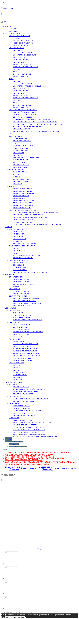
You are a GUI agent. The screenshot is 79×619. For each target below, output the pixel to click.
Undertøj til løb (21, 60)
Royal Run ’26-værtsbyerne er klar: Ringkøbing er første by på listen (39, 461)
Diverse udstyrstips (23, 40)
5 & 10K (16, 143)
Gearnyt (17, 38)
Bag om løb (14, 322)
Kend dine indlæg (21, 129)
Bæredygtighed (20, 45)
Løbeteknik (18, 153)
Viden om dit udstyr (23, 43)
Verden (16, 370)
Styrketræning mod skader (26, 255)
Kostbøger (14, 289)
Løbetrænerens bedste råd (22, 210)
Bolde (16, 248)
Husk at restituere (22, 222)
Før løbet (14, 384)
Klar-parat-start (13, 382)
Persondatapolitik (70, 468)
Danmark (17, 365)
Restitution (19, 162)
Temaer (12, 186)
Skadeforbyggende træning (23, 246)
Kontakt (57, 468)
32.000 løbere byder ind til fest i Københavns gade (29, 457)
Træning (9, 134)
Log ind (15, 444)
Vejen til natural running (26, 353)
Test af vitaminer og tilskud (27, 303)
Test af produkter (18, 296)
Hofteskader (19, 239)
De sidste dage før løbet (25, 391)
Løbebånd (17, 155)
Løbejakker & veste (22, 52)
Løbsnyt (13, 28)
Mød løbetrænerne (22, 315)
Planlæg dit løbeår (23, 420)
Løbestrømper (20, 62)
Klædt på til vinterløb (24, 112)
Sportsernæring (17, 277)
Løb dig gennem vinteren (25, 425)
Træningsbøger (21, 167)
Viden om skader (21, 262)
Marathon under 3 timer (25, 351)
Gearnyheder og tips (19, 36)
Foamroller (19, 250)
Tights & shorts (21, 57)
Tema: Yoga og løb (22, 208)
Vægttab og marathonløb (25, 344)
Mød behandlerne (21, 317)
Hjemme (16, 177)
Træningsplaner (21, 165)
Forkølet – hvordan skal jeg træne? (31, 217)
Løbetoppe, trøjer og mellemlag (29, 86)
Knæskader (18, 234)
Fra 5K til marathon (23, 346)
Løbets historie (21, 329)
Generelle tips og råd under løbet (30, 399)
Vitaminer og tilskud (23, 284)
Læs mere (21, 617)
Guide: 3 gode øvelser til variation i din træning (37, 224)
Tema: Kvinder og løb (23, 200)
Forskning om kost (22, 282)
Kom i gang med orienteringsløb (29, 434)
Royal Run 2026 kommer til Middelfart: (23, 460)
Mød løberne (19, 313)
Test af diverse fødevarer (26, 298)
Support (34, 468)
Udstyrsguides (16, 48)
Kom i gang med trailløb (25, 432)
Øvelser (17, 174)
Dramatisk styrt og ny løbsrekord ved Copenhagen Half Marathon (37, 453)
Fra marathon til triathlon (26, 356)
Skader (8, 227)
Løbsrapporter (16, 363)
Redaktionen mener (22, 325)
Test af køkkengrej (23, 305)
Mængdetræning (21, 150)
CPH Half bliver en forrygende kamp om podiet (27, 455)
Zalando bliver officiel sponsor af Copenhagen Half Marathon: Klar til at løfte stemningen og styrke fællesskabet (40, 463)
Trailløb (17, 377)
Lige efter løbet (21, 406)
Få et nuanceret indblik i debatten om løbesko (36, 131)
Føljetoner (14, 339)
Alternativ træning (23, 258)
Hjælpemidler (20, 270)
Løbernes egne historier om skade (30, 272)
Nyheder (9, 26)
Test (11, 79)
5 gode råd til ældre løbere (27, 427)
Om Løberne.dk (47, 469)
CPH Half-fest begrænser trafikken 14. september (29, 454)
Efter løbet (15, 403)
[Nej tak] (25, 617)
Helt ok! (8, 617)
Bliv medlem (17, 441)
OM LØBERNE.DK (45, 467)
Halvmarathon (20, 375)
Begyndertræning (22, 141)
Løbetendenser (20, 327)
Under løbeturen (21, 179)
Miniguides (14, 418)
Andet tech (18, 71)
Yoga (15, 253)
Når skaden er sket (18, 260)
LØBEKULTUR (11, 308)
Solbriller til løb (22, 74)
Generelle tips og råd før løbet (29, 389)
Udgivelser (24, 468)
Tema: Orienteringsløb (24, 193)
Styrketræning (16, 169)
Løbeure (17, 69)
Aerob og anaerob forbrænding (29, 215)
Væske (16, 286)
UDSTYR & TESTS (12, 33)
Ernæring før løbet (23, 394)
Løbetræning (15, 136)
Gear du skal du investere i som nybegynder (35, 437)
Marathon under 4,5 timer (26, 348)
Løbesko (17, 50)
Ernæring (10, 274)
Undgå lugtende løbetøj (25, 115)
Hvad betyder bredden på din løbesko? (32, 126)
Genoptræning (20, 267)
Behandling (18, 265)
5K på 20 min (19, 341)
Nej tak (14, 617)
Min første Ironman (23, 358)
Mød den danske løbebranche (27, 320)
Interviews (14, 310)
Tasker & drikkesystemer (25, 67)
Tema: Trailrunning (22, 191)
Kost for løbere (21, 279)
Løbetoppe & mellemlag (24, 55)
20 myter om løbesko (23, 117)
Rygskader (18, 241)
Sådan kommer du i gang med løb (29, 430)
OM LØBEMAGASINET (14, 467)
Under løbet (15, 396)
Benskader (18, 236)
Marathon (18, 372)
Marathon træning (22, 148)
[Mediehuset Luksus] (39, 549)
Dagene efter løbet (23, 408)
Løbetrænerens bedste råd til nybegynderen (35, 212)
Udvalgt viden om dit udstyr (23, 110)
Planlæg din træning (23, 219)
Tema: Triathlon (21, 196)
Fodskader (18, 231)
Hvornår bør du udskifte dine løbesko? (32, 119)
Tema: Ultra (19, 198)
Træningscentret (22, 181)
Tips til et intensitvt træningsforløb (32, 422)
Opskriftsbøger (21, 291)
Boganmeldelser (21, 334)
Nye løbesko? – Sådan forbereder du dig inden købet (39, 124)
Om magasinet (14, 469)
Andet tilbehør (20, 76)
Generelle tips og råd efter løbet (30, 410)
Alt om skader (16, 229)
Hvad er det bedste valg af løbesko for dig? (35, 122)
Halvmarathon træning (24, 146)
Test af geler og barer (24, 301)
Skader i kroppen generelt (26, 243)
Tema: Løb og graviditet (25, 205)
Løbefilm (17, 337)
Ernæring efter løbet (24, 415)
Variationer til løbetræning (27, 157)
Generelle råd (20, 138)
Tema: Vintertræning (23, 188)
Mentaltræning (20, 160)
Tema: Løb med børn (22, 203)
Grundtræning (20, 172)
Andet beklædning (22, 64)
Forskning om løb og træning (28, 332)
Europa (16, 368)
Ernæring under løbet (24, 401)
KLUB (10, 439)
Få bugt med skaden (23, 360)
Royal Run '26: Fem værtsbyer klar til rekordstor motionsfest (36, 458)
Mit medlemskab (19, 446)
